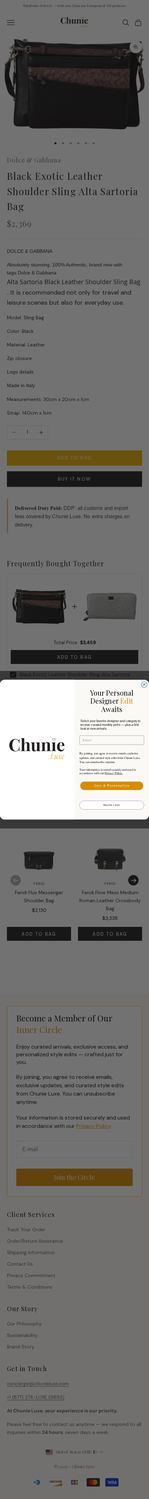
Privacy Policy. (114, 773)
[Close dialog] (144, 685)
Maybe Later (112, 805)
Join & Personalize (112, 785)
